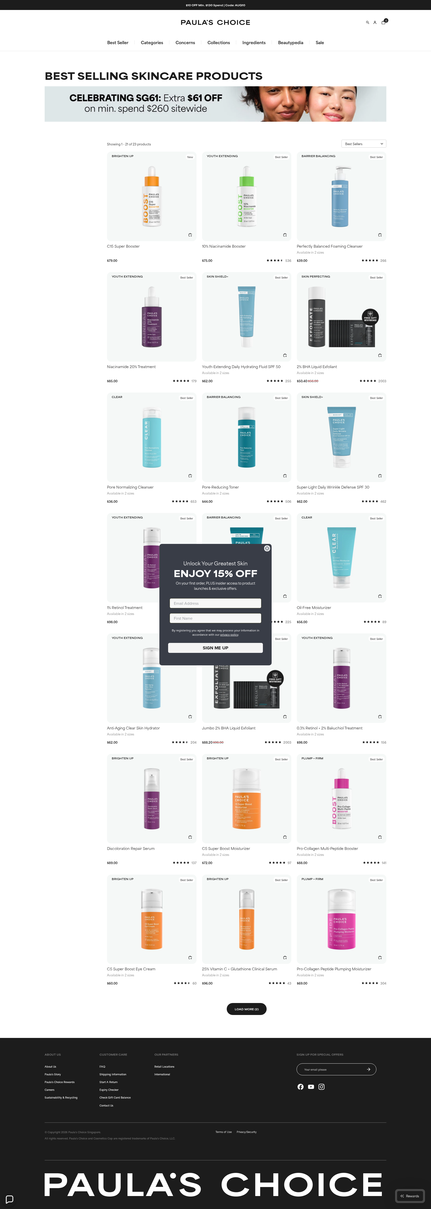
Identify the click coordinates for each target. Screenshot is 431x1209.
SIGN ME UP (215, 648)
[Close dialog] (267, 548)
